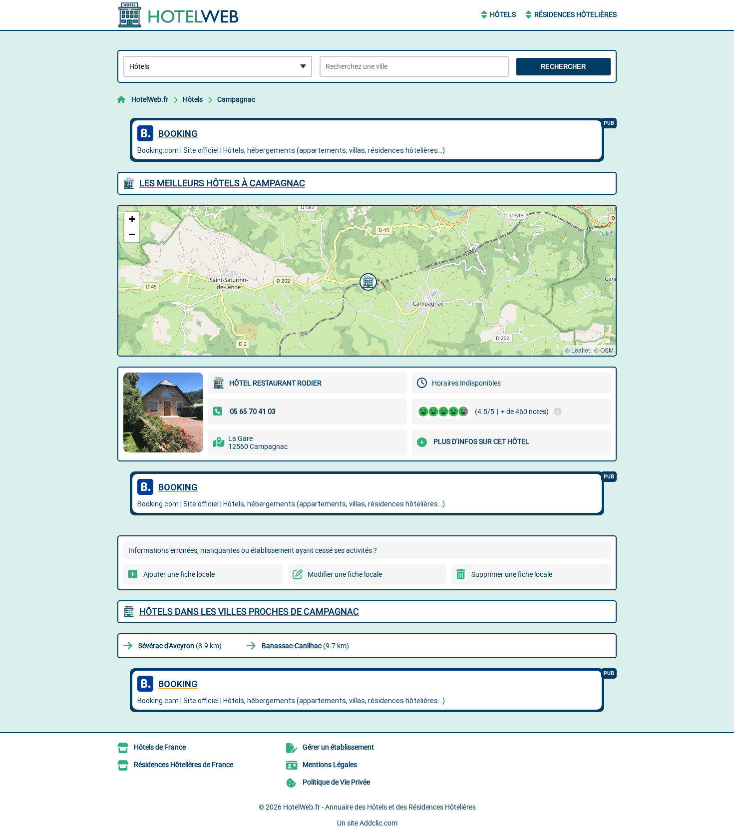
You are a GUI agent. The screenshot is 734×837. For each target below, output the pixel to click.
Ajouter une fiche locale (179, 574)
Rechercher (563, 66)
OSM (607, 350)
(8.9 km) (180, 646)
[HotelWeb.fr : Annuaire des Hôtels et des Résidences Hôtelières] (179, 14)
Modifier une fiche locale (345, 574)
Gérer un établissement (338, 747)
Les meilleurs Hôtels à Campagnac (222, 183)
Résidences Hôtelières (575, 14)
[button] (367, 280)
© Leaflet (577, 350)
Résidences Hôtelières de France (183, 765)
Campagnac (236, 99)
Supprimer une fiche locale (511, 574)
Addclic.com (378, 823)
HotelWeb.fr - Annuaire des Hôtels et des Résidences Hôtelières (379, 807)
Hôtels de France (160, 747)
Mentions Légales (330, 765)
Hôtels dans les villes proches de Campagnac (249, 611)
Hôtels (503, 14)
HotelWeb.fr (149, 99)
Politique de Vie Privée (336, 782)
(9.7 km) (305, 646)
